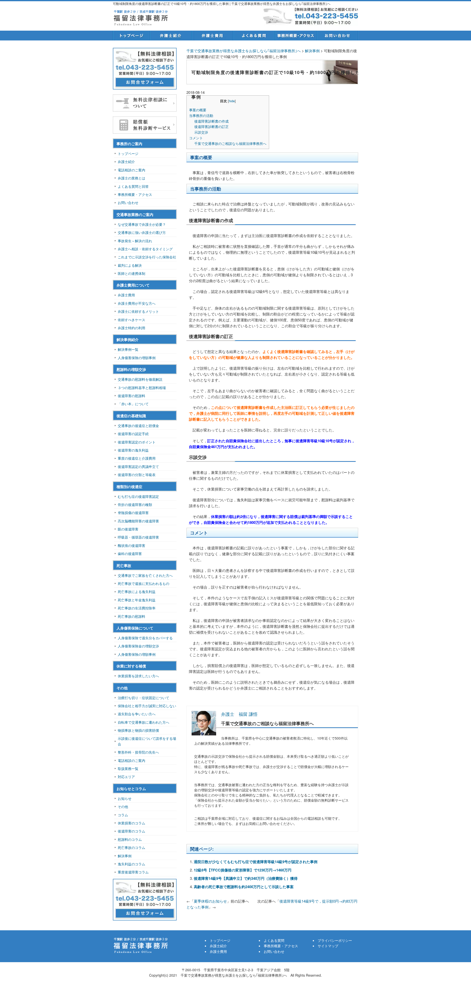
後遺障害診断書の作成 (211, 121)
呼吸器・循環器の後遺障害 (138, 537)
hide (232, 101)
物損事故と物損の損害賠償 (138, 730)
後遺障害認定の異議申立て (138, 466)
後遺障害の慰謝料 (131, 395)
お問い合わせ (337, 35)
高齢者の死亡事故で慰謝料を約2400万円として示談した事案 (244, 886)
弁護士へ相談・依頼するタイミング (145, 248)
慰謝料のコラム (130, 839)
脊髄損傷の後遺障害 (133, 512)
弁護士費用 (212, 35)
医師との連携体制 (131, 273)
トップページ (131, 35)
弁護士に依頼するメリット (138, 311)
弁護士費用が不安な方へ (137, 303)
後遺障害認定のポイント (137, 442)
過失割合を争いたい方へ (137, 713)
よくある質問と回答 (133, 186)
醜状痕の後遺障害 (131, 545)
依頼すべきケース (131, 319)
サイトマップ (328, 945)
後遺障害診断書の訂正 (211, 126)
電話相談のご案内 (131, 169)
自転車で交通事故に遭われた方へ (143, 722)
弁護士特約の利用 (131, 327)
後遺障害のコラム (131, 831)
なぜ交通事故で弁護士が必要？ (142, 224)
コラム (123, 814)
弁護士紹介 (170, 35)
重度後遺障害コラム (133, 872)
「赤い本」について (133, 403)
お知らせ (124, 798)
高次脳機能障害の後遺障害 (138, 520)
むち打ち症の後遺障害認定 (138, 496)
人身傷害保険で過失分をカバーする (145, 637)
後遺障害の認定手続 (133, 433)
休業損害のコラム (131, 822)
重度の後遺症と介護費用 (137, 458)
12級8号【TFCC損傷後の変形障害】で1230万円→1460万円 (242, 870)
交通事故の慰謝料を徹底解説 (140, 379)
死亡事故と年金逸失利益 (137, 599)
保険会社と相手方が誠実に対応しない (147, 705)
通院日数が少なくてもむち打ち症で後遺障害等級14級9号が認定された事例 (255, 861)
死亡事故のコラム (131, 847)
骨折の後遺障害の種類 (135, 504)
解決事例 (124, 855)
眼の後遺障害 (128, 529)
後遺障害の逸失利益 (133, 450)
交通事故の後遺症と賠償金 (138, 425)
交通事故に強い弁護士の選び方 (142, 232)
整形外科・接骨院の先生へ (138, 752)
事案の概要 (197, 109)
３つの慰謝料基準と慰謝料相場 (142, 387)
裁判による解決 (130, 265)
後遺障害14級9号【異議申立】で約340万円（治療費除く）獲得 (246, 878)
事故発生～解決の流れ (135, 240)
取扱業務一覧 (128, 768)
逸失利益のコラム (131, 863)
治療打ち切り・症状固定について (143, 697)
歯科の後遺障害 (130, 553)
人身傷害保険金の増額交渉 (138, 645)
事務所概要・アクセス (295, 35)
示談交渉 (201, 132)
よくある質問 (254, 35)
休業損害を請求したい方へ (138, 675)
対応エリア (126, 776)
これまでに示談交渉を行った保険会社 (147, 256)
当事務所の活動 (201, 115)
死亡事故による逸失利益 (137, 591)
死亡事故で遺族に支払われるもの (143, 583)
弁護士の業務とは (131, 178)
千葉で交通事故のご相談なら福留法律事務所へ (230, 143)
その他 (123, 806)
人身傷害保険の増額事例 (137, 357)
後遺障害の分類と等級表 (137, 474)
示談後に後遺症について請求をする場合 (147, 741)
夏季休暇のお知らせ (210, 901)
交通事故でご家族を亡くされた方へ (145, 575)
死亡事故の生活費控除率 (137, 607)
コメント (196, 137)
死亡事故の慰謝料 (131, 616)
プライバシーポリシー (335, 940)
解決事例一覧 (128, 349)
